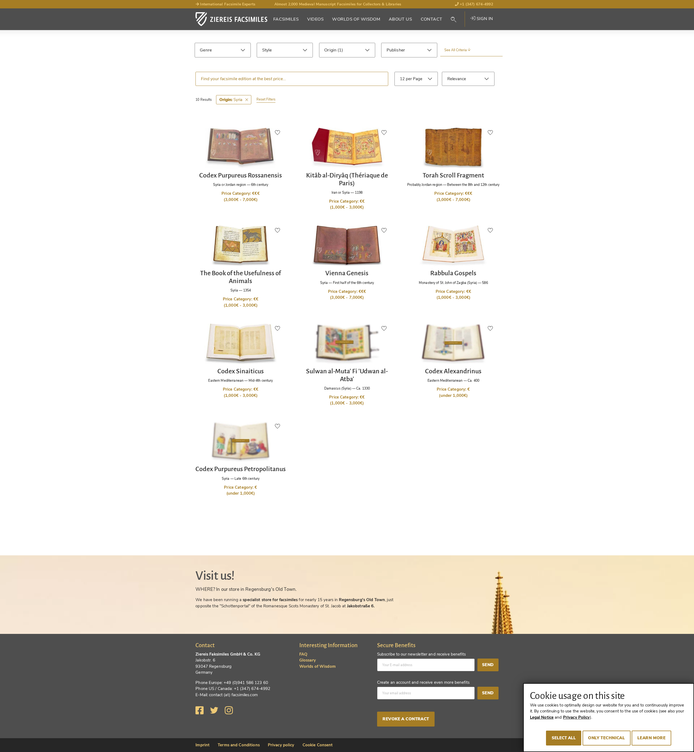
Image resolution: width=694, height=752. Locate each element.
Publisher (396, 50)
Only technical (606, 738)
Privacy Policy (576, 717)
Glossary (307, 660)
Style (267, 50)
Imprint (202, 745)
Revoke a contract (406, 719)
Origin (331, 50)
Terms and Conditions (239, 745)
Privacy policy (281, 745)
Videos (315, 19)
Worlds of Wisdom (356, 19)
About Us (400, 19)
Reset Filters (265, 99)
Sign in (484, 19)
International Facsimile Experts (227, 4)
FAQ (303, 654)
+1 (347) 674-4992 (476, 4)
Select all (564, 738)
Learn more (651, 738)
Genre (206, 50)
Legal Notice (542, 717)
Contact (431, 19)
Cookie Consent (318, 745)
